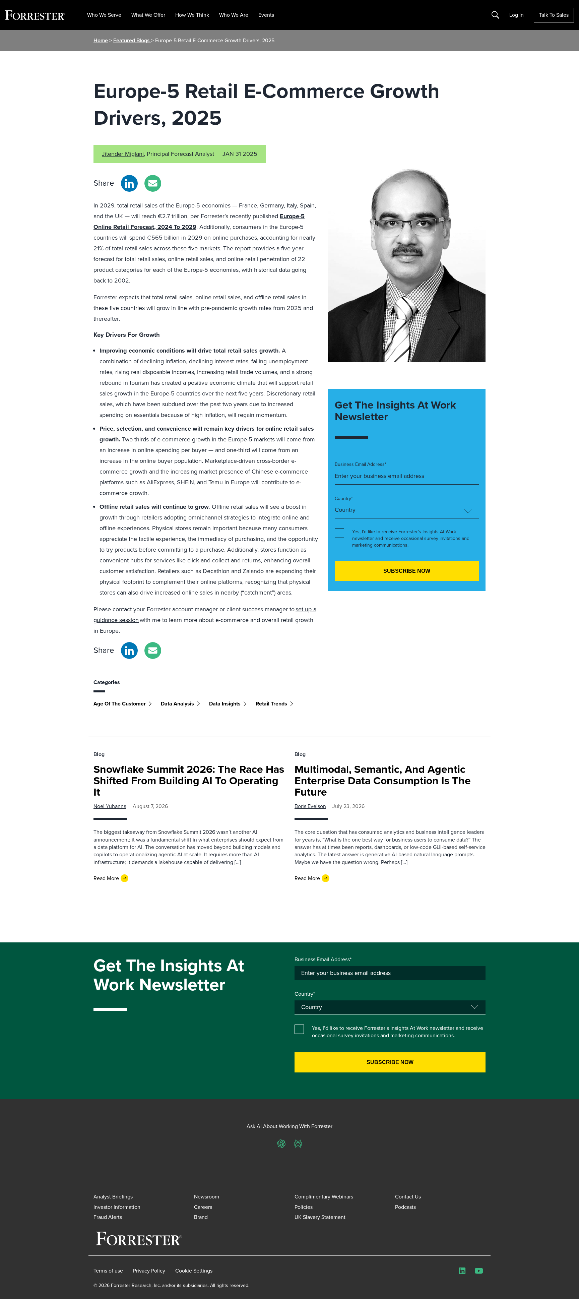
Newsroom (206, 1196)
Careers (203, 1207)
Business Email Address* (360, 464)
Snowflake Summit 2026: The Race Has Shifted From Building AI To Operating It (188, 780)
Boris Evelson (310, 806)
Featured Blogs (132, 40)
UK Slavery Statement (320, 1217)
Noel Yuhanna (109, 806)
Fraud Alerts (107, 1217)
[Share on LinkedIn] (129, 183)
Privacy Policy (149, 1271)
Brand (201, 1217)
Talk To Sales (554, 15)
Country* (344, 498)
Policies (304, 1207)
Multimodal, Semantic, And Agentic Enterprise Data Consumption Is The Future (383, 780)
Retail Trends (271, 703)
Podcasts (405, 1207)
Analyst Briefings (113, 1196)
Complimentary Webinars (324, 1196)
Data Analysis (177, 703)
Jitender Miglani (123, 153)
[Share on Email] (152, 183)
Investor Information (116, 1207)
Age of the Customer (119, 703)
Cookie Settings (193, 1271)
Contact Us (408, 1196)
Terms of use (108, 1271)
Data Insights (225, 703)
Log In (516, 15)
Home (100, 40)
